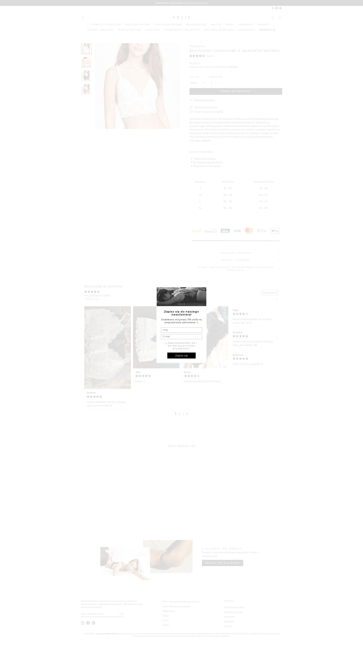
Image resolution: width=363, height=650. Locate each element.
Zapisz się (181, 355)
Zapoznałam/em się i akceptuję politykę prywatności (183, 346)
